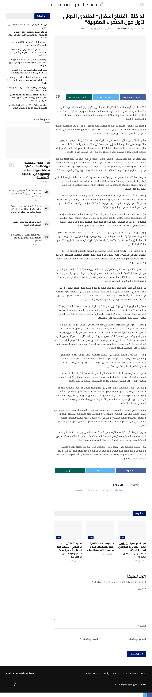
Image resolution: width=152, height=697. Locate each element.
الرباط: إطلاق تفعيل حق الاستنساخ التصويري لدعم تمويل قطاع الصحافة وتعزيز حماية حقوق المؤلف (27, 62)
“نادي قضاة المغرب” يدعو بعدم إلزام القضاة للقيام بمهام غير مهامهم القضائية (26, 237)
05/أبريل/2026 (75, 560)
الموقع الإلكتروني (137, 639)
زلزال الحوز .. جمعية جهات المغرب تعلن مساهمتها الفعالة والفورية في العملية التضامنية (36, 170)
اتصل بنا (133, 673)
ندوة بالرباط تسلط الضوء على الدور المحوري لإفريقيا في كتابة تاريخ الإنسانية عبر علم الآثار (29, 71)
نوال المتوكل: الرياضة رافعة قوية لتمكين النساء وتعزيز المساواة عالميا (27, 88)
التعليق (141, 588)
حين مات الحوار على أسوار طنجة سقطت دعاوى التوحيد (27, 26)
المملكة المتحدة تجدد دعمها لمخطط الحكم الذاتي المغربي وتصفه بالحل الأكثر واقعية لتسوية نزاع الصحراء (28, 97)
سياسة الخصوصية (93, 673)
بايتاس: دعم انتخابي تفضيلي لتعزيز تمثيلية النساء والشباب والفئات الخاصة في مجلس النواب (27, 106)
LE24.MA (122, 28)
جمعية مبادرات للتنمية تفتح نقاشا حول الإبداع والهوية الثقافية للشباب (100, 546)
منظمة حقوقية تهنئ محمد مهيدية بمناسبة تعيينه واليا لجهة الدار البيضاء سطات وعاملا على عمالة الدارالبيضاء (26, 209)
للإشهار (107, 673)
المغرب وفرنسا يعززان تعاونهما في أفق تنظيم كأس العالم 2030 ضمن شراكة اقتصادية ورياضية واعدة (27, 80)
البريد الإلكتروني (89, 639)
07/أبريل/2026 (139, 560)
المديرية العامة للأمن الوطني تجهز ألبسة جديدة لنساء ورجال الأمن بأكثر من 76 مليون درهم (24, 193)
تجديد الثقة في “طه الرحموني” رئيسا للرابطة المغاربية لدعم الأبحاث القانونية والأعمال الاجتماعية (69, 550)
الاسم (142, 625)
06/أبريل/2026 (107, 554)
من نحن (142, 673)
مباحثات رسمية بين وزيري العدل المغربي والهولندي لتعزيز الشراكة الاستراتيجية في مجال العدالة (132, 550)
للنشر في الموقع (120, 673)
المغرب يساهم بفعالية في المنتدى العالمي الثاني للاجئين (26, 223)
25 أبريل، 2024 (105, 28)
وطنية (93, 28)
